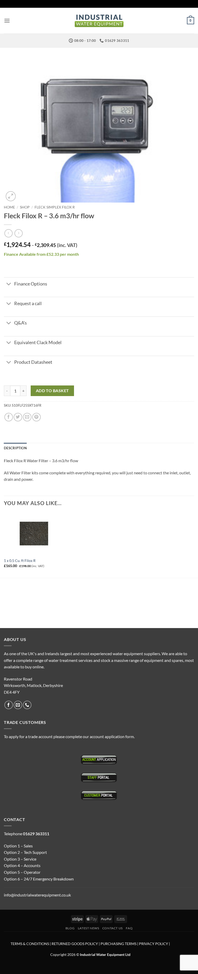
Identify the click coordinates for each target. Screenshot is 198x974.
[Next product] (8, 233)
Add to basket (52, 390)
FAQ (129, 928)
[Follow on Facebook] (8, 705)
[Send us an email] (18, 705)
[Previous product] (18, 233)
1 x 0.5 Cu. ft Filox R (20, 560)
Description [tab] (15, 448)
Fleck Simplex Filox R (55, 207)
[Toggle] (9, 284)
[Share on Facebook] (8, 417)
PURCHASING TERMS (119, 943)
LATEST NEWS (88, 928)
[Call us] (27, 705)
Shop (25, 207)
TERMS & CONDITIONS (30, 943)
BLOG (70, 928)
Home (9, 207)
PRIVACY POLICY (153, 943)
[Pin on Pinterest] (36, 417)
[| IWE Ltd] (99, 20)
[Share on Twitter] (18, 417)
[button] (7, 20)
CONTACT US (112, 928)
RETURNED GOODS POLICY (75, 943)
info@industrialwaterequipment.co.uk (37, 894)
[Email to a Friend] (27, 417)
